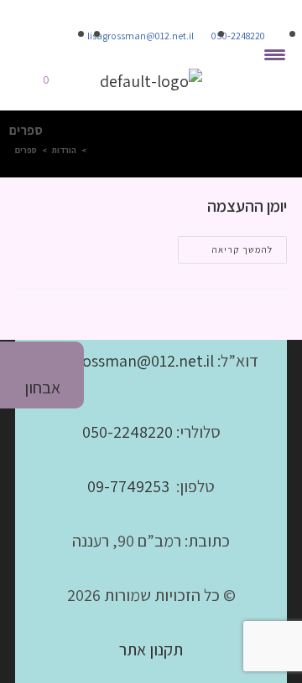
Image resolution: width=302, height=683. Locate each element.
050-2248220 (127, 432)
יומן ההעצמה (247, 206)
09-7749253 (128, 486)
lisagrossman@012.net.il (129, 361)
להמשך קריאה (225, 245)
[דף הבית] (94, 150)
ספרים (26, 150)
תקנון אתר (151, 649)
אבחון (42, 387)
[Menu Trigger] (274, 54)
